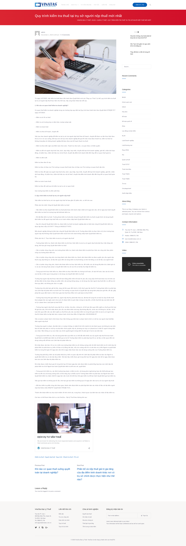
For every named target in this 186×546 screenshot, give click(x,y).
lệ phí (123, 135)
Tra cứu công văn (64, 517)
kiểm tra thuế (40, 457)
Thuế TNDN (125, 179)
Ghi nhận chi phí (87, 517)
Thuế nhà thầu (126, 169)
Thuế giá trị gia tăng (88, 523)
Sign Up (145, 515)
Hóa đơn (124, 112)
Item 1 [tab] (135, 32)
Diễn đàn (61, 514)
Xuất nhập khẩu (127, 193)
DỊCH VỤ (74, 5)
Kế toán (124, 116)
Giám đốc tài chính (64, 520)
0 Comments (66, 35)
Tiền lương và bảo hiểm (89, 526)
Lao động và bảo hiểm (129, 131)
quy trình (59, 457)
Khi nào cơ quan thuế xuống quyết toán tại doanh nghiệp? (52, 471)
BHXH (124, 97)
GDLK (124, 107)
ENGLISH (112, 5)
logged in (46, 491)
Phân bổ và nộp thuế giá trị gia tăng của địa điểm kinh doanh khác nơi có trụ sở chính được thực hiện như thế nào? (96, 474)
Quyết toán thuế (87, 514)
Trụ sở (77, 457)
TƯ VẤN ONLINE (86, 5)
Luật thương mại (127, 145)
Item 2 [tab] (136, 32)
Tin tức (124, 183)
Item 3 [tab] (138, 32)
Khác (123, 126)
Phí (123, 155)
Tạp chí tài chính (63, 526)
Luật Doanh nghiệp (128, 140)
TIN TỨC (96, 5)
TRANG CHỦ (65, 5)
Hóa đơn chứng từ (88, 520)
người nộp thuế (50, 457)
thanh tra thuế (68, 457)
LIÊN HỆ (104, 5)
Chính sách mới (127, 102)
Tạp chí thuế (62, 523)
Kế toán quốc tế (127, 121)
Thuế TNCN (125, 174)
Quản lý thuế (126, 159)
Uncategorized (126, 188)
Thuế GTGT (126, 164)
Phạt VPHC (125, 150)
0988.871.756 (140, 5)
